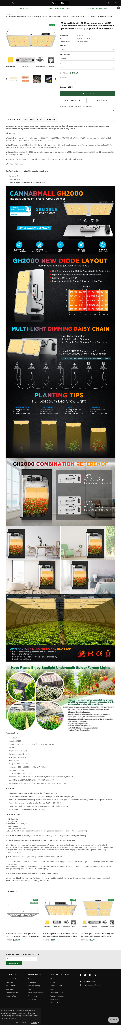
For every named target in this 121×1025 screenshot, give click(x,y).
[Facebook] (80, 975)
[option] (24, 8)
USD (116, 2)
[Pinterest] (90, 975)
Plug (61, 63)
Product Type (65, 41)
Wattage (63, 45)
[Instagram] (95, 975)
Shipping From (65, 54)
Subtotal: (63, 87)
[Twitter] (85, 975)
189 (64, 106)
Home (8, 14)
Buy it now (102, 101)
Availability (64, 35)
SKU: (61, 38)
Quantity (63, 78)
